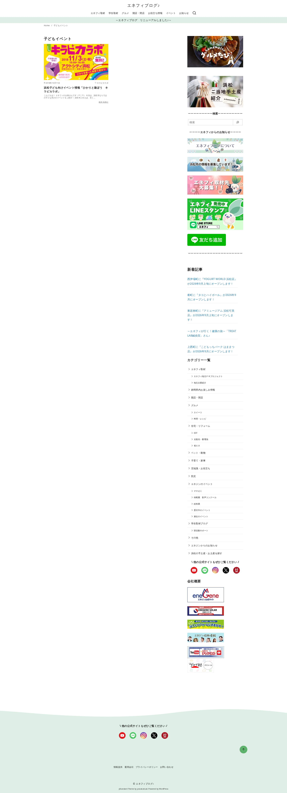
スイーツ (198, 412)
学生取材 (113, 13)
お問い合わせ (166, 766)
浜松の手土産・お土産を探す (206, 553)
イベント (171, 13)
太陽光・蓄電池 (201, 439)
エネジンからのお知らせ (204, 545)
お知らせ (184, 13)
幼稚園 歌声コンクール (205, 497)
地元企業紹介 (200, 382)
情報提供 (118, 766)
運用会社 (129, 766)
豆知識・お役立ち (200, 468)
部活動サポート (201, 530)
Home (47, 25)
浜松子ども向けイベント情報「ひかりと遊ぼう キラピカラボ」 (76, 89)
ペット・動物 (198, 452)
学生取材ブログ (199, 523)
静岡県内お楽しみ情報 (203, 389)
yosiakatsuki (142, 789)
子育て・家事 (198, 460)
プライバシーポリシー (147, 766)
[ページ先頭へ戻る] (243, 749)
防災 (193, 476)
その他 (194, 537)
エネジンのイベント (202, 483)
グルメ (125, 13)
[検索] (194, 13)
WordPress (163, 789)
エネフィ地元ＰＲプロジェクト (208, 376)
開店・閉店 (138, 13)
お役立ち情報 (155, 13)
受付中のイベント (202, 510)
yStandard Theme (126, 789)
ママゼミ (198, 491)
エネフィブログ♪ (143, 5)
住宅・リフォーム (200, 425)
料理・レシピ (200, 418)
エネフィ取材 (98, 13)
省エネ (197, 445)
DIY (195, 433)
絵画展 (197, 504)
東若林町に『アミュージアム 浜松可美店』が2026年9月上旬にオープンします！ (210, 315)
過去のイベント (201, 516)
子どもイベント (61, 25)
